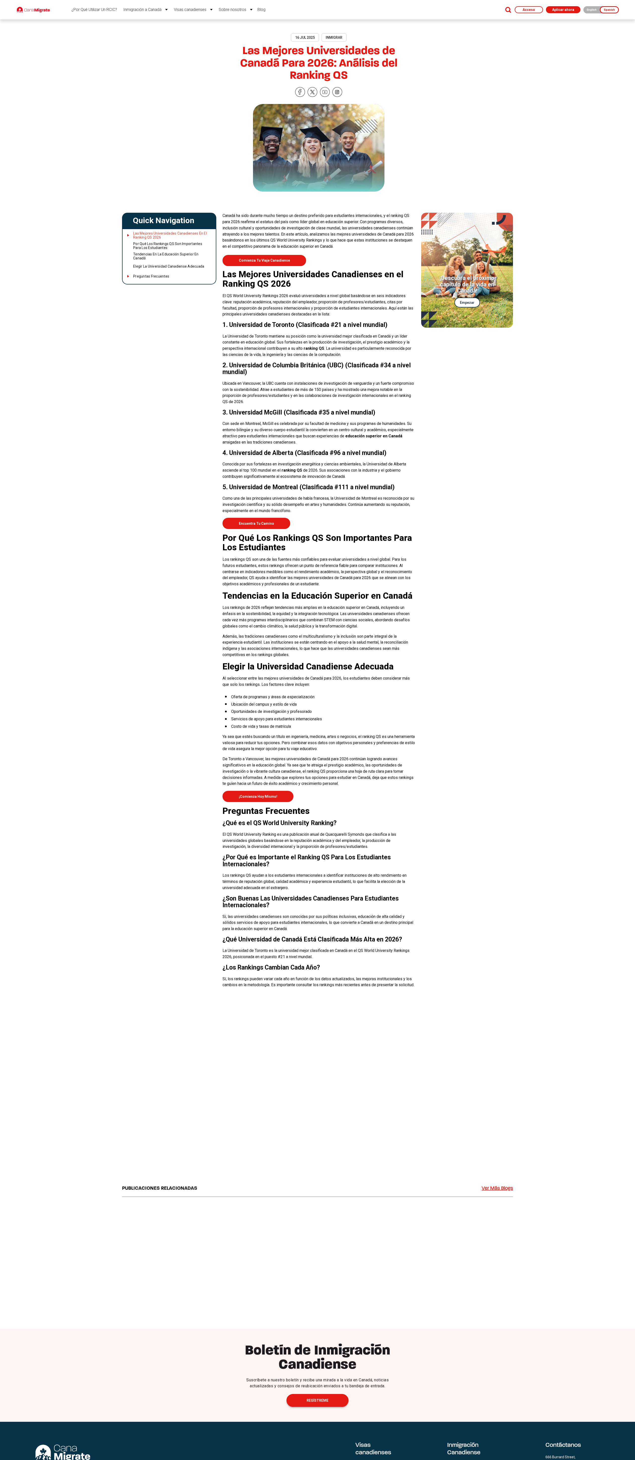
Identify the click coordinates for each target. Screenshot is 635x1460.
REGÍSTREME (317, 1400)
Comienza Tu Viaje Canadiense (264, 260)
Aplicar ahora (563, 10)
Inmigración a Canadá (142, 9)
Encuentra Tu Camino (256, 523)
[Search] (508, 10)
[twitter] (313, 92)
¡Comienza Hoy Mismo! (258, 797)
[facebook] (300, 92)
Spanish (609, 9)
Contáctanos (563, 1445)
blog (261, 9)
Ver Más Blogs (497, 1188)
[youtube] (325, 92)
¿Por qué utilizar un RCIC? (94, 9)
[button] (169, 220)
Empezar (467, 303)
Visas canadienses (190, 9)
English (592, 9)
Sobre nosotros (232, 9)
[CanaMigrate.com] (33, 9)
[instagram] (337, 92)
